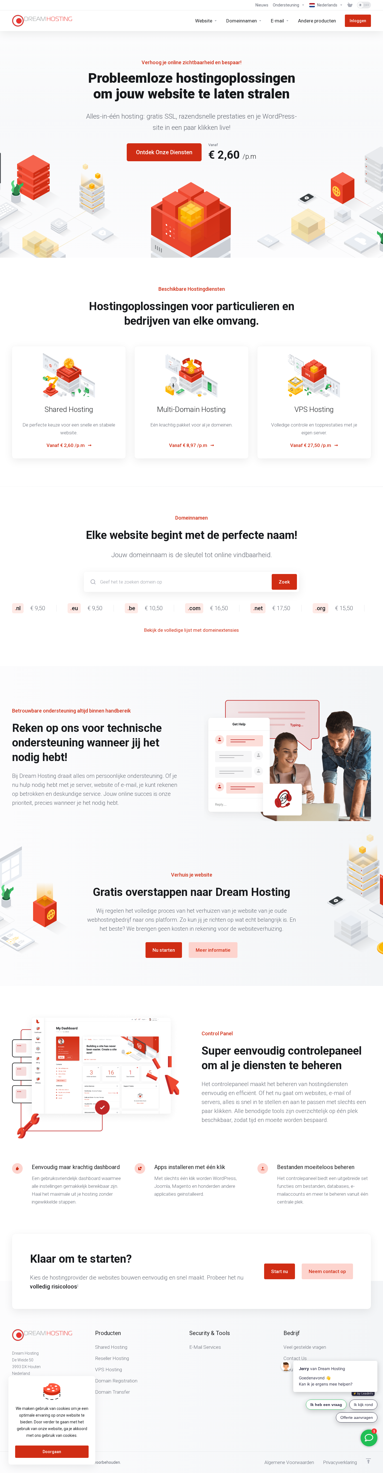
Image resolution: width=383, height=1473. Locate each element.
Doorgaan (52, 1451)
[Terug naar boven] (368, 1461)
